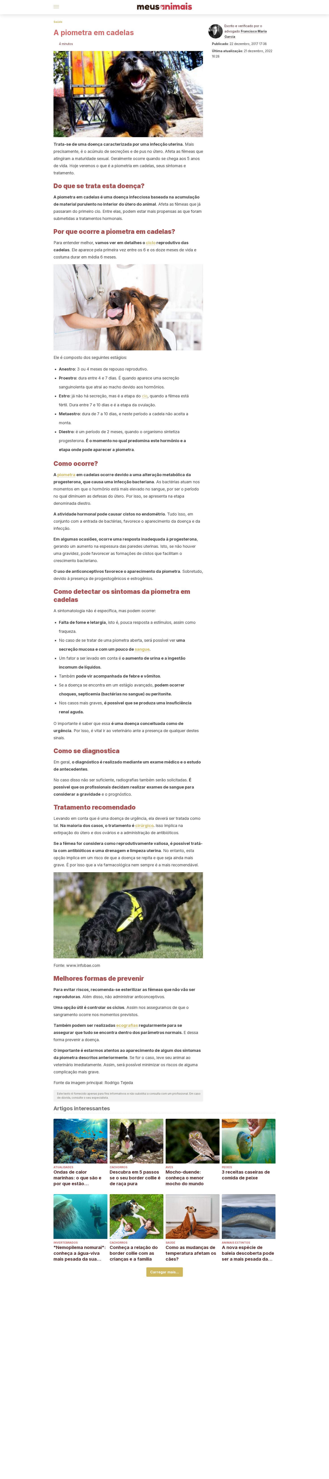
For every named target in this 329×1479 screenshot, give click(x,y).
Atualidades (63, 1167)
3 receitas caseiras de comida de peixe (246, 1175)
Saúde (57, 21)
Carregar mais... (164, 1272)
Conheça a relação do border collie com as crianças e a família (134, 1253)
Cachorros (118, 1167)
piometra (66, 474)
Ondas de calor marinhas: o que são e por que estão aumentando (77, 1178)
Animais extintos (236, 1242)
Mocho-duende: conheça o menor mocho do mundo (185, 1177)
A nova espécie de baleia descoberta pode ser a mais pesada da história (248, 1253)
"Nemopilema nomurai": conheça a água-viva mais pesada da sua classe (79, 1253)
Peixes (227, 1167)
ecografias (127, 1025)
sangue (142, 649)
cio (144, 396)
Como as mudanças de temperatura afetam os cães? (191, 1253)
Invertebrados (65, 1242)
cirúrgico (144, 825)
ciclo (151, 242)
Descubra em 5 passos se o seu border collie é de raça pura (135, 1177)
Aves (169, 1167)
